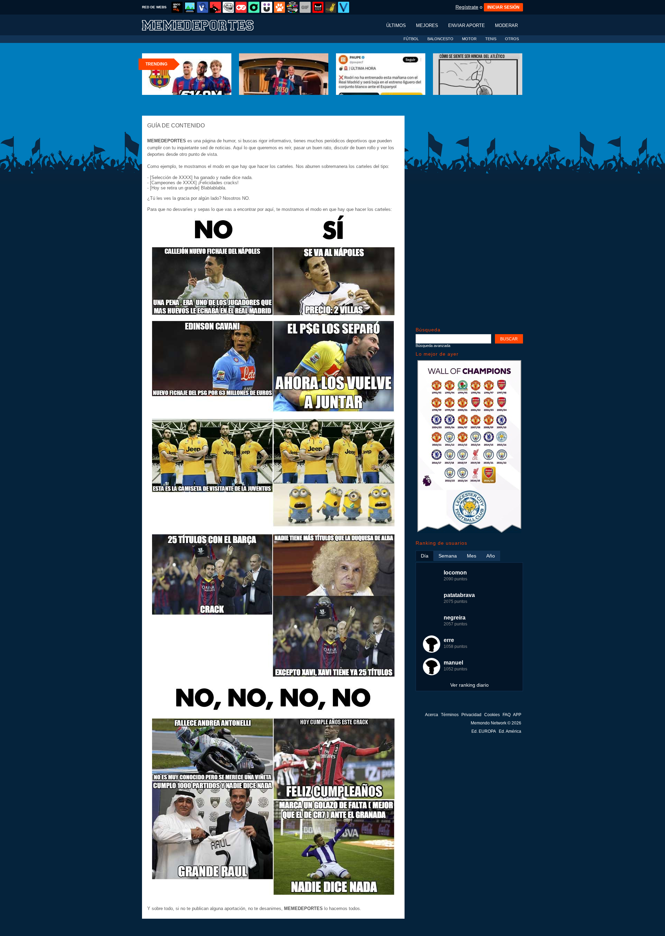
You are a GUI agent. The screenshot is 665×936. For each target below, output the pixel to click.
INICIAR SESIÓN (503, 7)
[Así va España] (215, 7)
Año (490, 556)
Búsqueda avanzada (433, 346)
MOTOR (469, 39)
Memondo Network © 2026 (496, 723)
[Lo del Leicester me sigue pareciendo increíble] (469, 531)
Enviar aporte (466, 25)
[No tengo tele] (292, 7)
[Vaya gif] (305, 7)
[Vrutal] (241, 7)
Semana (447, 556)
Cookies (492, 714)
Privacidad (471, 714)
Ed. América (510, 731)
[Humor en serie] (266, 7)
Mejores (427, 25)
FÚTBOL (411, 39)
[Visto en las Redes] (202, 7)
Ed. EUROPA (483, 731)
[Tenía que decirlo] (317, 7)
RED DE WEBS (154, 7)
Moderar (506, 25)
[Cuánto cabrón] (228, 7)
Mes (471, 556)
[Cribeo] (253, 7)
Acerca (431, 714)
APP (517, 714)
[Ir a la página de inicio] (204, 25)
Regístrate (466, 7)
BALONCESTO (440, 39)
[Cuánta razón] (189, 7)
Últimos (396, 25)
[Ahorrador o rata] (330, 7)
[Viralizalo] (343, 7)
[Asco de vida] (177, 7)
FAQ (507, 714)
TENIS (490, 39)
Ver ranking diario (469, 685)
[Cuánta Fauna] (279, 7)
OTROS (512, 39)
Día (424, 556)
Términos (450, 714)
